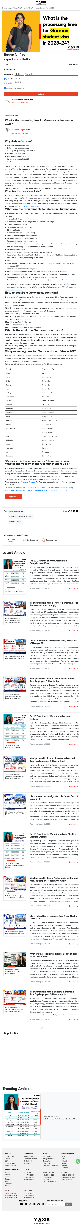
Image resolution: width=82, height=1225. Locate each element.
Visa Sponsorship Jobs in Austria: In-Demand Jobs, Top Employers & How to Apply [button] (54, 1031)
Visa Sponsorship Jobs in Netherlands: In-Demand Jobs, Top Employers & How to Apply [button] (54, 879)
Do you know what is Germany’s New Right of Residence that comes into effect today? (39, 487)
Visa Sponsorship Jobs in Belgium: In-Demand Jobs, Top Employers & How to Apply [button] (52, 993)
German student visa (31, 206)
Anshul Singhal (19, 130)
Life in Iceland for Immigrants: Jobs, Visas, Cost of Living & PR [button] (54, 797)
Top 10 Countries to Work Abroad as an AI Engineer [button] (50, 717)
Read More (73, 588)
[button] (12, 540)
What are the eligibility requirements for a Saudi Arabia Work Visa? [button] (53, 955)
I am (6, 64)
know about (9, 69)
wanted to (73, 64)
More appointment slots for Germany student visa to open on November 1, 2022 (37, 490)
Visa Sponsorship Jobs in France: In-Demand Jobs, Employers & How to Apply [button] (54, 604)
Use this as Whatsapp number (18, 79)
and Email (8, 83)
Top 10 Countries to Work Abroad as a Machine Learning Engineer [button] (53, 835)
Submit (41, 94)
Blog (9, 8)
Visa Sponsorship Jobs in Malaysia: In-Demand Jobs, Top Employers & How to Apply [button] (52, 759)
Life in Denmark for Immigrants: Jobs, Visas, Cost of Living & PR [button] (53, 642)
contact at (8, 75)
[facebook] (71, 511)
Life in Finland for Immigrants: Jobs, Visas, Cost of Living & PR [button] (54, 917)
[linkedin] (77, 511)
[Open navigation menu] (3, 2)
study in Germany (54, 177)
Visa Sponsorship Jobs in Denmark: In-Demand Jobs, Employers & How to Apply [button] (52, 680)
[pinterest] (74, 511)
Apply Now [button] (13, 497)
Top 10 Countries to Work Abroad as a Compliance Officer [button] (48, 562)
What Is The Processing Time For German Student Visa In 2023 (33, 8)
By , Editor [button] (21, 130)
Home (4, 8)
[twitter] (69, 511)
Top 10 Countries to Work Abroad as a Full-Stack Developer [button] (54, 1069)
